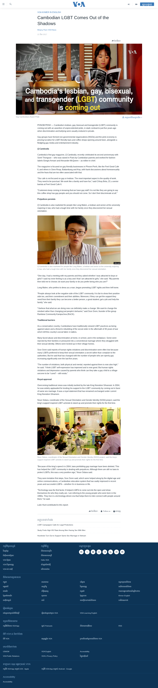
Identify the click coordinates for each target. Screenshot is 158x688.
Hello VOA (45, 560)
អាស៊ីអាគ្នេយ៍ (7, 600)
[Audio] (129, 4)
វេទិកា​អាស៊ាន (45, 569)
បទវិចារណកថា (123, 600)
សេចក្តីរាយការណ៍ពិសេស (88, 600)
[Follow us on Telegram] (104, 552)
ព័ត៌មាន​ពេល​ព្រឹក (46, 551)
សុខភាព (44, 596)
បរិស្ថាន (82, 582)
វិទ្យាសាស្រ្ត (83, 586)
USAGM (6, 651)
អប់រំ (42, 600)
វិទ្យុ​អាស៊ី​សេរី (84, 656)
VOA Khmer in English (49, 12)
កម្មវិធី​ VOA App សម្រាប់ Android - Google (56, 669)
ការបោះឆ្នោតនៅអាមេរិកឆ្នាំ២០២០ (129, 591)
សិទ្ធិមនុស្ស (44, 591)
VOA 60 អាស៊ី (8, 569)
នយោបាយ (44, 582)
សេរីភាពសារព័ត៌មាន (124, 586)
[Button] (116, 40)
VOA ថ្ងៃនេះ (7, 560)
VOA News (52, 30)
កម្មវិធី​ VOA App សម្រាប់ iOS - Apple (16, 669)
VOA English (46, 651)
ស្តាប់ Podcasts (46, 626)
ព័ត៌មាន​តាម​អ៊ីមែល (86, 626)
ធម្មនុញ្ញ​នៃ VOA (46, 639)
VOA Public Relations (11, 656)
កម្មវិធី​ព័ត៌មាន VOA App (11, 626)
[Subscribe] (122, 552)
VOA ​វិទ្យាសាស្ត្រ (8, 565)
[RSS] (110, 552)
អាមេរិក (5, 591)
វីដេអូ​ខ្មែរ (5, 551)
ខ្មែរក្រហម (83, 596)
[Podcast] (116, 552)
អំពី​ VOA (6, 639)
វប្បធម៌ (82, 591)
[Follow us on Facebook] (81, 552)
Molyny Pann (42, 30)
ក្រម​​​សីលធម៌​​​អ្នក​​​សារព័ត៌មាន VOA (91, 639)
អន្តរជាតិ (5, 586)
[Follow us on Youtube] (93, 552)
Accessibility (84, 651)
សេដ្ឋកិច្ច (44, 586)
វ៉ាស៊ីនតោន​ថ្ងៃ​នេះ (8, 555)
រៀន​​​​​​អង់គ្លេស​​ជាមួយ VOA (49, 613)
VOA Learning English (88, 613)
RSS (120, 626)
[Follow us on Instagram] (99, 552)
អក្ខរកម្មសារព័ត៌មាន (124, 582)
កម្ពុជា (5, 582)
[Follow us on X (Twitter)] (87, 552)
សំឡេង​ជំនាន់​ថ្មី (46, 565)
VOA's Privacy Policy (49, 656)
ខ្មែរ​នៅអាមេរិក (7, 596)
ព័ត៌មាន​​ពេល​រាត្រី (46, 555)
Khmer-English (124, 596)
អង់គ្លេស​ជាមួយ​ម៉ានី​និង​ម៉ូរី (11, 613)
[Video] (136, 4)
